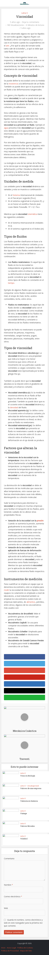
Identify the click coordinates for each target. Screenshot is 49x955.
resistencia (13, 83)
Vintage (23, 813)
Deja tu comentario (30, 22)
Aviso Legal (11, 947)
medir (6, 590)
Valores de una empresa (30, 788)
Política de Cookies (25, 947)
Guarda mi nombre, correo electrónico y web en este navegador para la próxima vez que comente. (23, 923)
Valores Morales (27, 826)
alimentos (31, 602)
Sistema (16, 195)
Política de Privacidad (10, 950)
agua (6, 128)
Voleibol (23, 838)
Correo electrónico (13, 896)
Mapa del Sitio (26, 950)
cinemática (32, 214)
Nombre (8, 885)
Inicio (3, 947)
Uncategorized (33, 786)
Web (6, 908)
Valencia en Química (29, 801)
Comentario (9, 858)
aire (7, 45)
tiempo (11, 283)
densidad (14, 407)
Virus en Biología (27, 775)
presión (40, 520)
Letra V (24, 13)
